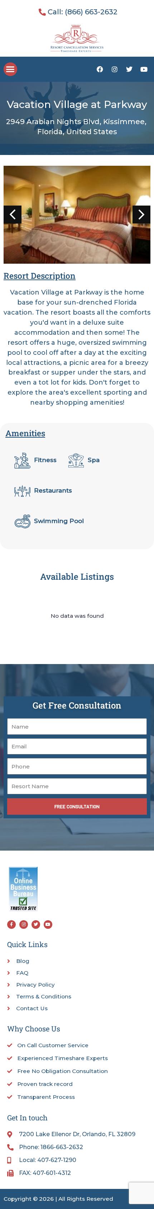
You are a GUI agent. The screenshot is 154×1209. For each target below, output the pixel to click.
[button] (10, 69)
